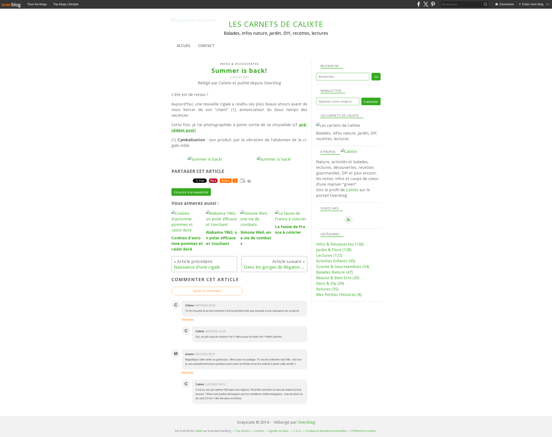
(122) (329, 255)
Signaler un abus (278, 431)
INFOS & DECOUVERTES (239, 64)
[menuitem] (184, 46)
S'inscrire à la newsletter (191, 192)
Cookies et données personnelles (326, 431)
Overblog (306, 422)
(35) (327, 288)
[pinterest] (433, 4)
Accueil (184, 45)
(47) (334, 272)
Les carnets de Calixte (276, 24)
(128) (333, 249)
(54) (342, 266)
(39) (330, 283)
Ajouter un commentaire (207, 291)
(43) (337, 277)
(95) (335, 260)
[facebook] (418, 4)
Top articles (242, 431)
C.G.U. (297, 431)
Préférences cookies (363, 431)
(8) (338, 294)
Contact (206, 45)
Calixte (352, 189)
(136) (340, 244)
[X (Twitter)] (425, 4)
